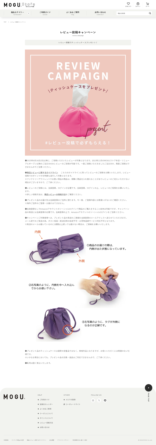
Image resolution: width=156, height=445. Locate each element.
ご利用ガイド (45, 13)
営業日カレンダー (46, 404)
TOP (5, 22)
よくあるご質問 (72, 13)
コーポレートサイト (73, 404)
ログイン (138, 6)
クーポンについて (46, 413)
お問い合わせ (100, 13)
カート (147, 6)
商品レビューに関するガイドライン (36, 440)
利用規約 (6, 440)
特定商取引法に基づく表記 (80, 440)
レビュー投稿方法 (46, 423)
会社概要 (51, 440)
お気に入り (128, 6)
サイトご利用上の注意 (18, 440)
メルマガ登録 (71, 399)
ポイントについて (46, 418)
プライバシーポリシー (63, 440)
